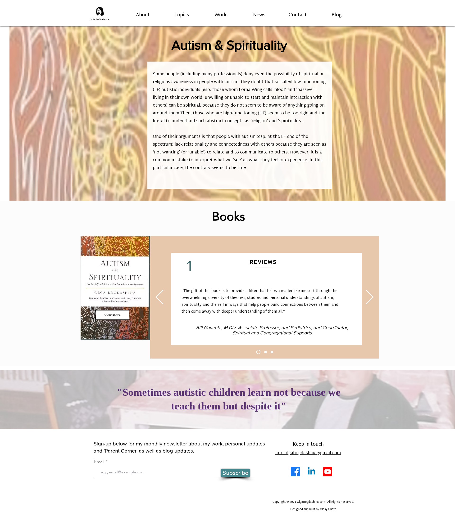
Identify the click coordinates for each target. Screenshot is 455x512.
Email (99, 462)
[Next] (369, 297)
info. (280, 453)
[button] (181, 13)
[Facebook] (295, 471)
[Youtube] (327, 471)
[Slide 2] (265, 352)
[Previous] (160, 297)
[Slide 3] (272, 352)
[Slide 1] (258, 352)
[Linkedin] (311, 471)
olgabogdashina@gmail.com (313, 453)
